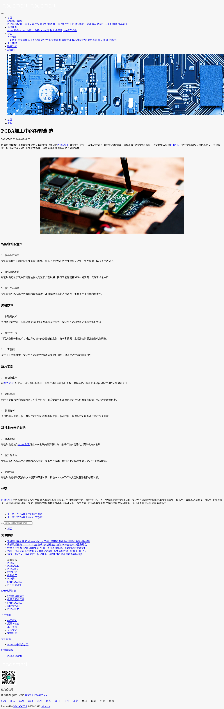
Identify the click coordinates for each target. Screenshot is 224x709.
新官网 (11, 49)
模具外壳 (123, 24)
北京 (3, 701)
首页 (9, 17)
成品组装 (102, 24)
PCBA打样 (13, 30)
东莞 (75, 701)
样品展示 (77, 40)
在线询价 (93, 40)
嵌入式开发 (56, 30)
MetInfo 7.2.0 (20, 706)
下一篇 (25, 517)
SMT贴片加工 (50, 24)
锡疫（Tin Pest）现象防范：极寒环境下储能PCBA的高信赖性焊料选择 (45, 554)
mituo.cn (45, 706)
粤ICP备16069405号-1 (36, 695)
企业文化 (46, 40)
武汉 (30, 701)
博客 (9, 33)
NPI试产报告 (70, 30)
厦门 (57, 701)
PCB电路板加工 (15, 24)
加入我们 (103, 40)
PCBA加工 (63, 145)
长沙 (66, 701)
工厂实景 (35, 40)
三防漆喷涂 (90, 24)
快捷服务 (12, 27)
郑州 (39, 701)
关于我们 (12, 37)
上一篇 (25, 514)
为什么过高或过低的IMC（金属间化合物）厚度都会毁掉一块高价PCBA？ (47, 551)
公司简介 (12, 40)
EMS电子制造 (14, 21)
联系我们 (113, 40)
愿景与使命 (24, 40)
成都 (21, 701)
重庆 (12, 701)
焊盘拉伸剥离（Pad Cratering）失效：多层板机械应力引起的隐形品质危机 (46, 547)
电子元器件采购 (33, 24)
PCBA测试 (78, 24)
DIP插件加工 (65, 24)
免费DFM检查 (42, 30)
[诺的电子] (112, 6)
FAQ (84, 40)
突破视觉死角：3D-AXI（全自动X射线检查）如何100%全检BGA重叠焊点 (47, 544)
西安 (48, 701)
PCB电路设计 (26, 30)
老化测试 (112, 24)
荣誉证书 (56, 40)
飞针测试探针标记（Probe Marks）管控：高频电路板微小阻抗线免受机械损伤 (48, 541)
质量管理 (66, 40)
